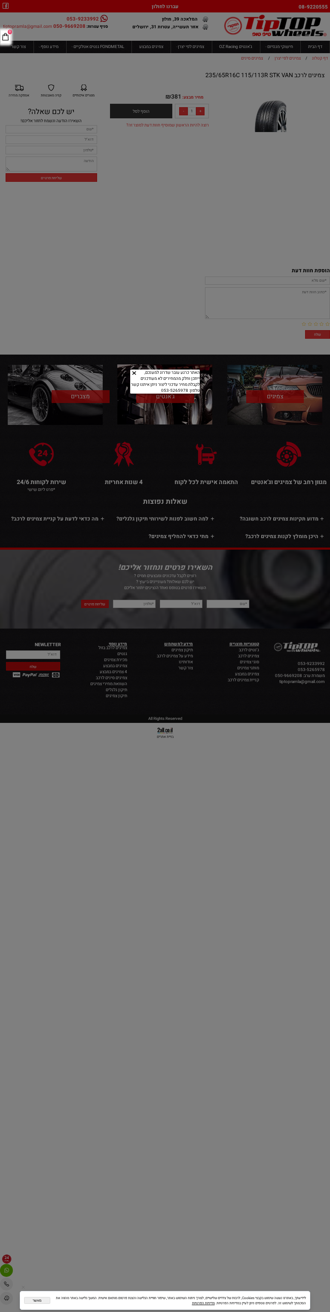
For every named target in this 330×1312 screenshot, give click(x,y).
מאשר (37, 1301)
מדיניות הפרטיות (203, 1303)
